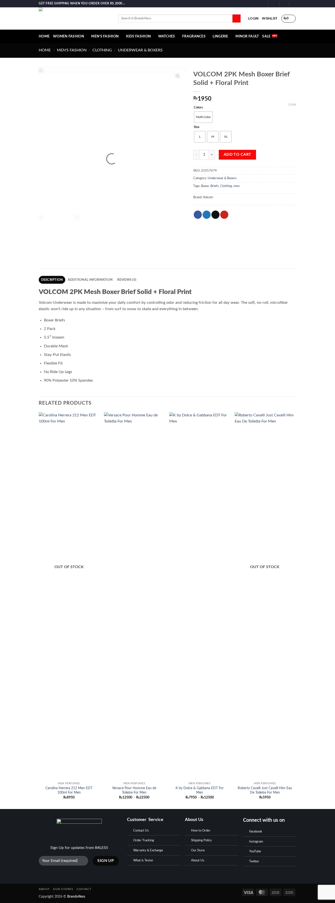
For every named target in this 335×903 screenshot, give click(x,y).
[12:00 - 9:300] (284, 3)
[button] (253, 18)
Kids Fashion (138, 36)
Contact (84, 889)
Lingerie (220, 36)
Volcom (208, 197)
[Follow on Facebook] (252, 3)
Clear (292, 104)
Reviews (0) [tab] (126, 279)
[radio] (203, 117)
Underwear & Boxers (140, 50)
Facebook (255, 831)
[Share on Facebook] (198, 215)
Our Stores (63, 889)
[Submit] (236, 18)
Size (196, 127)
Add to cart (237, 154)
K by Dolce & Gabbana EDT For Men (200, 790)
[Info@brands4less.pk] (274, 3)
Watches (166, 36)
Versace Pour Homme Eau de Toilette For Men (134, 790)
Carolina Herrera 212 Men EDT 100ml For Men (68, 790)
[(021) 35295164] (294, 3)
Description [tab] (52, 279)
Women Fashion (68, 36)
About (44, 889)
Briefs (214, 186)
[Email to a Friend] (215, 215)
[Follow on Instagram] (256, 3)
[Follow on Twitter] (261, 3)
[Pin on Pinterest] (224, 215)
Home (45, 50)
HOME (44, 36)
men (236, 186)
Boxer (205, 186)
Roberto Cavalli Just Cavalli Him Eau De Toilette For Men (265, 790)
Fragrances (194, 36)
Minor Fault (247, 36)
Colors (198, 107)
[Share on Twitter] (207, 215)
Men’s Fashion (105, 36)
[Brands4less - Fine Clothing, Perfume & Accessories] (75, 18)
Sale (266, 36)
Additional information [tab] (90, 279)
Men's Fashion (72, 50)
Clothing (102, 50)
